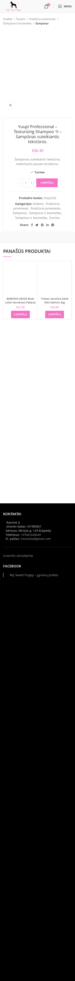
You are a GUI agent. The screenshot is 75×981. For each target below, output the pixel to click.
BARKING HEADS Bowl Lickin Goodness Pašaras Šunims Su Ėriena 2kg (20, 302)
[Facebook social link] (32, 225)
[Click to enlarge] (10, 105)
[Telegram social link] (52, 225)
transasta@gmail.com (36, 539)
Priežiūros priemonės (42, 19)
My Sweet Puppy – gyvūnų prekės (34, 575)
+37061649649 (31, 535)
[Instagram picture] (37, 622)
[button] (20, 314)
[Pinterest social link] (42, 225)
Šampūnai (42, 23)
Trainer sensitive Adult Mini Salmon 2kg (54, 300)
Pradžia (8, 19)
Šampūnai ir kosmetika (17, 23)
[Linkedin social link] (47, 225)
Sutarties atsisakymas (18, 556)
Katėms (38, 204)
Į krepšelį (47, 182)
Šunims (21, 19)
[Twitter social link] (37, 225)
